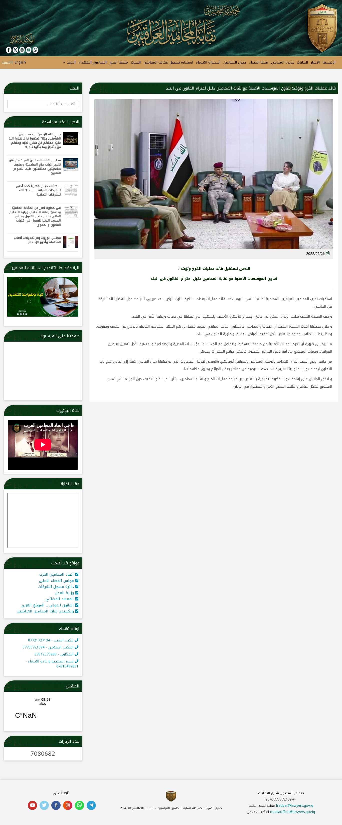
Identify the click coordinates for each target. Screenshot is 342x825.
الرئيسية (329, 62)
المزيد (71, 62)
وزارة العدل (65, 592)
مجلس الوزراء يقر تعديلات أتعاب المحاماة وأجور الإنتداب (37, 240)
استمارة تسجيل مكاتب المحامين (168, 62)
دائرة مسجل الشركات (56, 586)
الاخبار (315, 62)
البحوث (136, 62)
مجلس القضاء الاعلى (57, 580)
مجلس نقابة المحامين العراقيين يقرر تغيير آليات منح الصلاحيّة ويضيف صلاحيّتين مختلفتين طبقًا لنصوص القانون (35, 167)
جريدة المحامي (282, 62)
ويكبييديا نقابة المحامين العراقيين (46, 611)
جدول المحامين (234, 62)
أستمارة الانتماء (208, 62)
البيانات (302, 62)
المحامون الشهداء (93, 62)
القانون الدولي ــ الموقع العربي (48, 605)
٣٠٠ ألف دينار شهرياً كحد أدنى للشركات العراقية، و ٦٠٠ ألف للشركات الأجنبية (38, 190)
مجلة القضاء (258, 62)
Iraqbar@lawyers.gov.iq (294, 805)
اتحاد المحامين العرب (57, 574)
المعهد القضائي (60, 598)
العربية (7, 62)
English (20, 62)
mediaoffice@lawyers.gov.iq (292, 812)
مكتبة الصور (119, 62)
